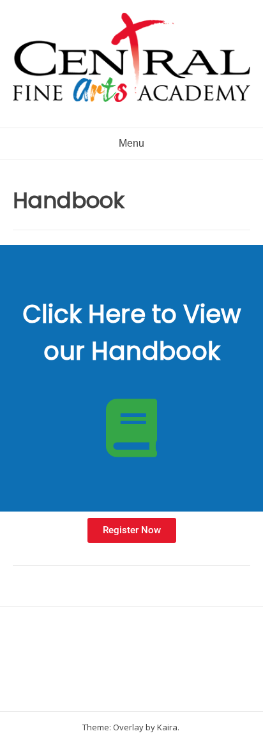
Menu (131, 143)
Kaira (167, 727)
